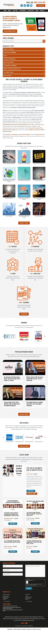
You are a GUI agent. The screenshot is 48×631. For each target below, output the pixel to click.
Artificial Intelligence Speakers (9, 163)
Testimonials (22, 10)
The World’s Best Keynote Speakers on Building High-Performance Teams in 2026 (11, 514)
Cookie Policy (30, 625)
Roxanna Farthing (9, 518)
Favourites (41, 5)
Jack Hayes (30, 474)
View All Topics (24, 223)
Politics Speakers (9, 216)
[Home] (9, 5)
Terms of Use (17, 625)
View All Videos (24, 414)
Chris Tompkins (31, 518)
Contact (42, 10)
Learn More (24, 314)
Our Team (15, 10)
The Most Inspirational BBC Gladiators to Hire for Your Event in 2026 (34, 542)
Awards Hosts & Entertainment (24, 163)
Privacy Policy (24, 625)
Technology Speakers (39, 216)
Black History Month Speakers (39, 163)
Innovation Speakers (9, 198)
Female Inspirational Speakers (24, 180)
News (37, 10)
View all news (32, 493)
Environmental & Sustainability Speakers (9, 181)
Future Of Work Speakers (39, 180)
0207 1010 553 (39, 2)
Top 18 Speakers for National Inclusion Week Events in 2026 (12, 541)
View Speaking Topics (10, 31)
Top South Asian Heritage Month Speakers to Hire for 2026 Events (34, 514)
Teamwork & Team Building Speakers (24, 217)
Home (5, 10)
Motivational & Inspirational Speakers (39, 199)
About (9, 10)
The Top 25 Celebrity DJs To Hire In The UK (34, 469)
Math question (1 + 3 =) (30, 580)
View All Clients (24, 446)
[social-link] (21, 623)
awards (28, 327)
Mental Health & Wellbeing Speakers (24, 199)
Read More (31, 491)
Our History (31, 10)
